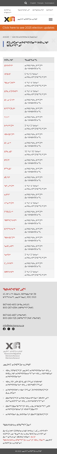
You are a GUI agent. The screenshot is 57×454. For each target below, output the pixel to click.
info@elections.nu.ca (13, 325)
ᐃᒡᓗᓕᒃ (7, 143)
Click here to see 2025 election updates (28, 27)
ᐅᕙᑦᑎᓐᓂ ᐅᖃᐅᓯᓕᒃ (7, 11)
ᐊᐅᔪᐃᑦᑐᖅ (9, 134)
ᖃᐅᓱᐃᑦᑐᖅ (9, 237)
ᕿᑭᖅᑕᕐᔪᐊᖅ (10, 220)
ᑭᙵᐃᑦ (7, 168)
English (33, 3)
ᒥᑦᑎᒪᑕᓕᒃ (8, 211)
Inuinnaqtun (49, 3)
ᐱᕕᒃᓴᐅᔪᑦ (49, 10)
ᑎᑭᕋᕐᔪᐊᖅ (9, 272)
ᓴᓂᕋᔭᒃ (7, 254)
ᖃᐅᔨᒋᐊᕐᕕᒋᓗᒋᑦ (24, 10)
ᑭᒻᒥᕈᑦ (7, 160)
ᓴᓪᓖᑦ (6, 117)
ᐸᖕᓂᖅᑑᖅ (9, 203)
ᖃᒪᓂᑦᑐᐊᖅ (9, 82)
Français (40, 3)
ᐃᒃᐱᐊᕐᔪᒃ (8, 65)
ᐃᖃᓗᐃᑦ (8, 151)
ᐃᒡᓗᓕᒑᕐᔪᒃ (9, 100)
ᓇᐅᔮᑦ (7, 194)
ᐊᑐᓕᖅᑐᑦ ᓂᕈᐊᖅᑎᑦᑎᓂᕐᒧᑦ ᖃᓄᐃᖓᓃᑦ (24, 37)
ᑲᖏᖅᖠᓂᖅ (9, 229)
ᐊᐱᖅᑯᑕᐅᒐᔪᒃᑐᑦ (38, 10)
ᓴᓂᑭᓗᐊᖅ (9, 246)
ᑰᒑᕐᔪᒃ (7, 177)
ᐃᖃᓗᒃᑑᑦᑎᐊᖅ (11, 91)
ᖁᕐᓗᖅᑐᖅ (9, 186)
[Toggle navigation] (50, 19)
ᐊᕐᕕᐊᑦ (7, 74)
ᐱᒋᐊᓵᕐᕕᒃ (6, 37)
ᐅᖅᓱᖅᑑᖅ (9, 125)
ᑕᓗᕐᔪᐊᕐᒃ (8, 263)
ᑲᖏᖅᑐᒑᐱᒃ (9, 108)
